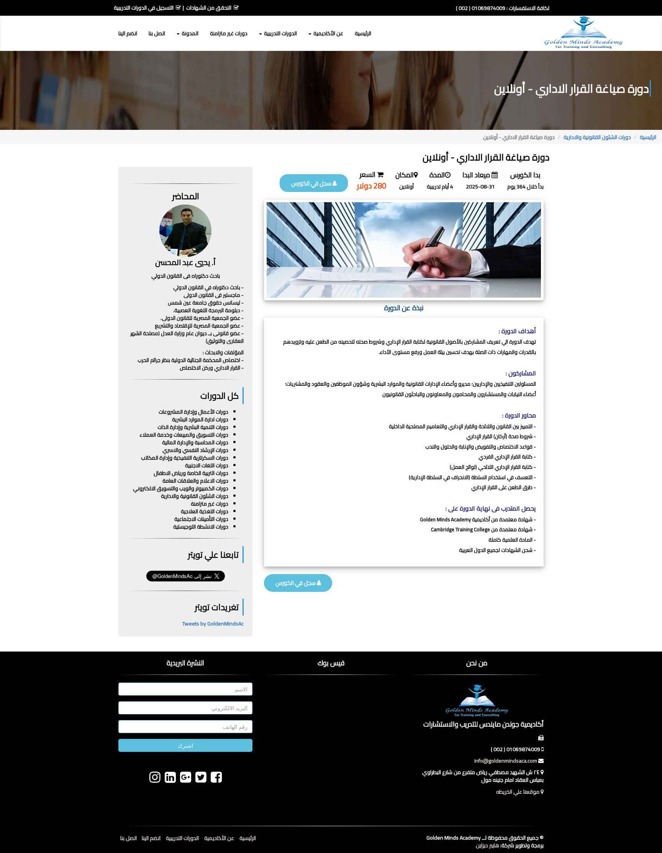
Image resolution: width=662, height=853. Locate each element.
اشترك (185, 745)
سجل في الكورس (312, 183)
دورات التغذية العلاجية (204, 511)
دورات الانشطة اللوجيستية (200, 527)
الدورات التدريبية (182, 838)
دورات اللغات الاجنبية (206, 465)
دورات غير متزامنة (228, 33)
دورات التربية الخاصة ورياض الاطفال (191, 473)
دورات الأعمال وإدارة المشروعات (193, 412)
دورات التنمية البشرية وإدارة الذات (192, 427)
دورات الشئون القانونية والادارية (597, 137)
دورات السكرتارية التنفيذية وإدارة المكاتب (184, 458)
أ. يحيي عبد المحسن (185, 262)
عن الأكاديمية (219, 838)
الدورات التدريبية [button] (280, 33)
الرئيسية (363, 33)
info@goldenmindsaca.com (505, 761)
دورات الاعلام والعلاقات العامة (195, 481)
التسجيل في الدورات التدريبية (144, 8)
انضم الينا (127, 33)
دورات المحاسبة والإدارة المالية (195, 442)
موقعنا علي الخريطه (518, 792)
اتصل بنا (157, 33)
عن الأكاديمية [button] (327, 33)
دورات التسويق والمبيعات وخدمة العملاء (183, 435)
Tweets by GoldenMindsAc (213, 624)
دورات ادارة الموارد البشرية (200, 419)
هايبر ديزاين (487, 845)
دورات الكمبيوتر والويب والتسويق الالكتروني (180, 488)
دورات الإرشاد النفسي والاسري (195, 450)
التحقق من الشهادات (208, 8)
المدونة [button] (189, 33)
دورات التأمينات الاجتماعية (201, 519)
